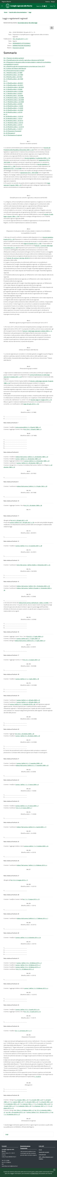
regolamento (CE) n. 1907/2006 (29, 173)
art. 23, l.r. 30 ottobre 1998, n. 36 (33, 505)
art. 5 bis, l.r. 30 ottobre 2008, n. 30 (24, 734)
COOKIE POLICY (35, 1173)
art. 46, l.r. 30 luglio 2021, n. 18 (19, 520)
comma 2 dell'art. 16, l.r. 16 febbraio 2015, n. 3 (28, 967)
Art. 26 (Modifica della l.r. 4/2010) (13, 112)
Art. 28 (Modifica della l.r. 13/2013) (13, 116)
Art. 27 (5, 114)
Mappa (53, 2)
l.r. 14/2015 (37, 1077)
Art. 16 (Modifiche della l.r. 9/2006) (13, 91)
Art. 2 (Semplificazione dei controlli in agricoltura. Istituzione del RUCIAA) (24, 60)
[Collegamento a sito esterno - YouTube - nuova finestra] (44, 6)
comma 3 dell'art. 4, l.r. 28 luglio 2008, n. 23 (28, 700)
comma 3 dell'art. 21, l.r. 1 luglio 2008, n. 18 (27, 679)
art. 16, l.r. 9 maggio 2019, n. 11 (19, 880)
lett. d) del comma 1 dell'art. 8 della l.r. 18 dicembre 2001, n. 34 (33, 565)
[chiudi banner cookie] (54, 1170)
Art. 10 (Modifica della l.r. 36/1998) (13, 79)
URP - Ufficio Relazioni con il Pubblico (46, 1158)
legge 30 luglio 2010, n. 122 (31, 404)
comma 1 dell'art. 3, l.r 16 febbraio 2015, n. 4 (36, 988)
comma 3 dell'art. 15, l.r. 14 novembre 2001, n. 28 (29, 546)
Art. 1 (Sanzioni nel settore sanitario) (14, 58)
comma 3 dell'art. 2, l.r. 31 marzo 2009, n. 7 (27, 806)
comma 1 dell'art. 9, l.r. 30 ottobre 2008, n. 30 (28, 736)
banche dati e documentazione (18, 12)
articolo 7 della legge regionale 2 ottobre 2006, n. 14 (37, 331)
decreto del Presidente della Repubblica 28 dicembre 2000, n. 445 (27, 149)
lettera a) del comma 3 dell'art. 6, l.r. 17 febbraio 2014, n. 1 (32, 918)
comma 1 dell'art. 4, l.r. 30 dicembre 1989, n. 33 (28, 459)
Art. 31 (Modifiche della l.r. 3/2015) (13, 123)
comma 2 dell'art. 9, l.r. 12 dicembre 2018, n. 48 (22, 704)
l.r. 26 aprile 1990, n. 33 (31, 1102)
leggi (30, 12)
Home (5, 12)
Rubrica (47, 2)
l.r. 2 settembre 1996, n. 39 (24, 1106)
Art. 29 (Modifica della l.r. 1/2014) (13, 118)
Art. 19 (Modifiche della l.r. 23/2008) (14, 98)
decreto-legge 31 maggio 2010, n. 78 (41, 400)
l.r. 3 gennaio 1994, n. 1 (27, 1104)
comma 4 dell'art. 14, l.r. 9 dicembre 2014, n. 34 (28, 938)
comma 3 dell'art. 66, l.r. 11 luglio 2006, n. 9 (28, 639)
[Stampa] (51, 27)
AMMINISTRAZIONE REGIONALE (22, 46)
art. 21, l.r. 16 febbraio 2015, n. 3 (25, 969)
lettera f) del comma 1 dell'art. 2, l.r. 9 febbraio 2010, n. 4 (32, 865)
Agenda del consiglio (44, 1152)
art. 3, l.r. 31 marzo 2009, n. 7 (24, 808)
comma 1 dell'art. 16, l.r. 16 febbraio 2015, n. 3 (28, 965)
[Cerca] (54, 6)
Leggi (6, 1134)
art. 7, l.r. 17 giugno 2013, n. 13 (31, 899)
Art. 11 (5, 81)
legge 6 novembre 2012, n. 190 (32, 243)
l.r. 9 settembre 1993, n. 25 (12, 1104)
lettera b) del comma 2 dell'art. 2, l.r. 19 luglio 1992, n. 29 (32, 486)
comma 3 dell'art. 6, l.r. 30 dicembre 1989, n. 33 (36, 461)
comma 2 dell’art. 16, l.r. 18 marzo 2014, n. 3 (38, 1112)
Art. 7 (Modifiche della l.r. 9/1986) (13, 73)
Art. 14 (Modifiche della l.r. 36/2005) (14, 87)
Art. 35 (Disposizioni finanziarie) (12, 131)
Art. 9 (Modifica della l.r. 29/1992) (13, 77)
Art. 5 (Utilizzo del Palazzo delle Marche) (15, 68)
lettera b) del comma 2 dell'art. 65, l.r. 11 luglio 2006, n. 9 (30, 641)
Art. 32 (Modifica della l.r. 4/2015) (13, 125)
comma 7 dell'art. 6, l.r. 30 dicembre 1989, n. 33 (29, 463)
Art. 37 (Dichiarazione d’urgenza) (13, 135)
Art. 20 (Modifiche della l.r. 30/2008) (14, 100)
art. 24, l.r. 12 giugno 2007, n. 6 (31, 660)
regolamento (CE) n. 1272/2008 (12, 168)
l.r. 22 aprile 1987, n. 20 (36, 1100)
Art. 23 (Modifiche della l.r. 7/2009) (13, 106)
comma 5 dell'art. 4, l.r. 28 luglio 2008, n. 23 (28, 702)
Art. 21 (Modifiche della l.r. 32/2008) (14, 102)
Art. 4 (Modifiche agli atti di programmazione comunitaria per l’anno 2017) (24, 66)
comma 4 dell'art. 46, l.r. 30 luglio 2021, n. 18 (22, 522)
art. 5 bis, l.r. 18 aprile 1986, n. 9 (32, 429)
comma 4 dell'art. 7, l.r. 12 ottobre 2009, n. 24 (36, 846)
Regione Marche (6, 2)
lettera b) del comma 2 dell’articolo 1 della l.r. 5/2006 (33, 603)
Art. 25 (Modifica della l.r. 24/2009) (13, 110)
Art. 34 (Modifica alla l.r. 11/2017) (13, 129)
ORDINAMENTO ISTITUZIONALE (21, 43)
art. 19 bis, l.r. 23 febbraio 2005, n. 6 (24, 1110)
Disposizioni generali (18, 48)
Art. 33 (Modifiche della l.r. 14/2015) (14, 127)
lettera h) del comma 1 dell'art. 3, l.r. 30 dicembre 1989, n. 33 (32, 457)
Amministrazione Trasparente (25, 1147)
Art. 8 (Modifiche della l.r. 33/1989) (13, 75)
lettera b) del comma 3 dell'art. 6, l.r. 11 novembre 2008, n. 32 (32, 765)
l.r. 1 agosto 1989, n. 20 (17, 1102)
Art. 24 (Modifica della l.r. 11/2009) (13, 108)
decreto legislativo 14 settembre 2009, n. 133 (37, 158)
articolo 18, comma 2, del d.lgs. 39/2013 (18, 258)
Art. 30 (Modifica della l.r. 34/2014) (13, 121)
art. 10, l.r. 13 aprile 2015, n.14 (32, 1012)
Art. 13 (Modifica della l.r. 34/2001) (13, 85)
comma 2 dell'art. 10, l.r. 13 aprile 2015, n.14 (27, 1010)
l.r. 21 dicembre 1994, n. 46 (42, 1104)
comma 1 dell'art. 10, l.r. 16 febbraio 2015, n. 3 (29, 963)
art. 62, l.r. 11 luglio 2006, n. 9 (35, 636)
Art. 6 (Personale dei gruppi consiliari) (14, 71)
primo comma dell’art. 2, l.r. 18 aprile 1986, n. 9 (28, 427)
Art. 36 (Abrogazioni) (9, 133)
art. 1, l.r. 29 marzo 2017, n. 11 (23, 1031)
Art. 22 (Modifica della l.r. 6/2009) (13, 104)
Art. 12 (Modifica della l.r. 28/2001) (13, 83)
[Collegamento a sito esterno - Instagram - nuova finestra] (46, 6)
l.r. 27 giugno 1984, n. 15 (21, 1100)
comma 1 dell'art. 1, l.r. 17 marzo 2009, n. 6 (27, 785)
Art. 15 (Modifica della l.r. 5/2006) (13, 89)
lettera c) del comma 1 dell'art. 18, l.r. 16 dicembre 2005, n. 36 (33, 586)
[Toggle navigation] (2, 6)
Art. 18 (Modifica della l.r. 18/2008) (13, 96)
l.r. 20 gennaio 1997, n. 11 (40, 1106)
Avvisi (40, 1150)
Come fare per (42, 1154)
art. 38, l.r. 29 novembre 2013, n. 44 (15, 1112)
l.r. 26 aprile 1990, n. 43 (46, 1102)
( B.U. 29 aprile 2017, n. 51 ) (20, 39)
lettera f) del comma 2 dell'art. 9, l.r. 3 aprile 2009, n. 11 (31, 827)
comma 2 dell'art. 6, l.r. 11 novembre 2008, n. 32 (29, 763)
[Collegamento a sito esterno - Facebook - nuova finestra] (42, 6)
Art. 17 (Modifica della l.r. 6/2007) (13, 93)
